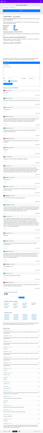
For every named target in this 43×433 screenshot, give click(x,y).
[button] (21, 10)
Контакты (9, 431)
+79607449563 (24, 317)
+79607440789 (24, 314)
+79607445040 (33, 315)
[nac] (40, 1)
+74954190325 (5, 362)
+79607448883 (24, 306)
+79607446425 (6, 306)
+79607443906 (15, 314)
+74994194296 (5, 357)
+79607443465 (6, 317)
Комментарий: (6, 64)
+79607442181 (6, 303)
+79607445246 (24, 318)
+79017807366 (5, 396)
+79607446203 (15, 306)
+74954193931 (5, 330)
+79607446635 (6, 314)
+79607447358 (33, 319)
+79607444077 (15, 303)
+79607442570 (6, 318)
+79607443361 (24, 303)
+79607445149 (33, 314)
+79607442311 (33, 318)
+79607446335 (6, 319)
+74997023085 (5, 335)
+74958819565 (5, 423)
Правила (5, 431)
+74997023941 (5, 351)
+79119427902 (5, 386)
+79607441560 (15, 317)
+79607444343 (24, 319)
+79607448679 (15, 315)
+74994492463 (5, 405)
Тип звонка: (24, 78)
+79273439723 (5, 414)
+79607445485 (15, 319)
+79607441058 (33, 317)
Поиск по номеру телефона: (21, 5)
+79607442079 (33, 303)
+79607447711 (15, 318)
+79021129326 (5, 347)
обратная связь (31, 324)
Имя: (4, 78)
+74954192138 (5, 341)
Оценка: (5, 80)
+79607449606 (6, 315)
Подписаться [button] (22, 297)
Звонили (4, 1)
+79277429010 (5, 368)
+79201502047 (5, 377)
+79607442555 (24, 315)
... (12, 90)
